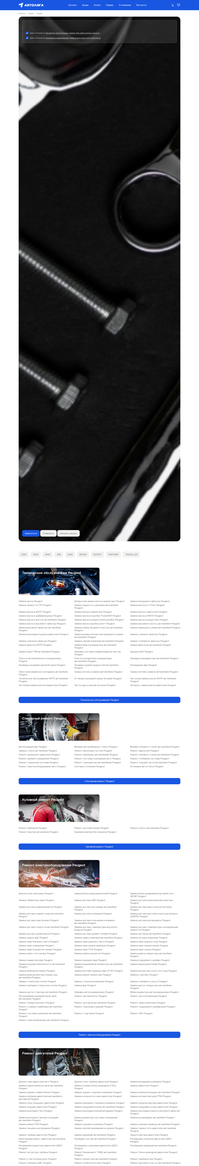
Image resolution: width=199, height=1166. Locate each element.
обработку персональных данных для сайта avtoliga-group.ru (73, 33)
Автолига (22, 13)
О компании (125, 5)
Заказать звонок (68, 533)
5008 (70, 554)
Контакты (141, 5)
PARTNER (113, 554)
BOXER (83, 554)
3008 (35, 554)
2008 (23, 554)
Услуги (97, 5)
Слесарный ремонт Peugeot (99, 781)
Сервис (110, 5)
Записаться (31, 533)
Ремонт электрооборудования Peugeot (99, 1034)
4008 (47, 554)
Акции (85, 5)
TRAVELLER (131, 554)
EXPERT (97, 554)
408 (59, 554)
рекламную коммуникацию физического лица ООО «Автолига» (73, 38)
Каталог (72, 5)
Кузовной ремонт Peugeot (99, 846)
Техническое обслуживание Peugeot (99, 700)
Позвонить (48, 533)
